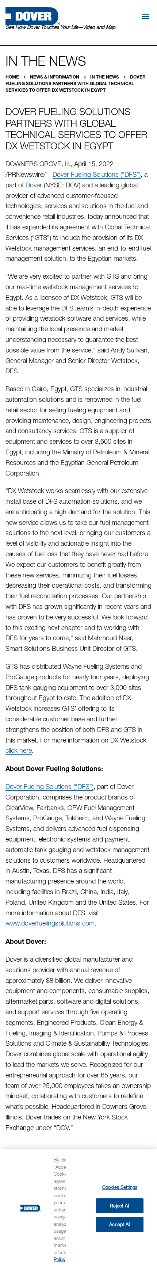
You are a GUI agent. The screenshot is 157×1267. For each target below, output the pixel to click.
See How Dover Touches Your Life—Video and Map (60, 27)
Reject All (119, 1206)
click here (18, 750)
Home (12, 77)
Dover (34, 185)
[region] (78, 1208)
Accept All (119, 1224)
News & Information (55, 77)
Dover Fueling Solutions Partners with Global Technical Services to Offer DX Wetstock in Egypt (75, 83)
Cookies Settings (119, 1187)
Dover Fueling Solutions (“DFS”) (97, 174)
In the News (105, 77)
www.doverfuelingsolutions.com (50, 923)
